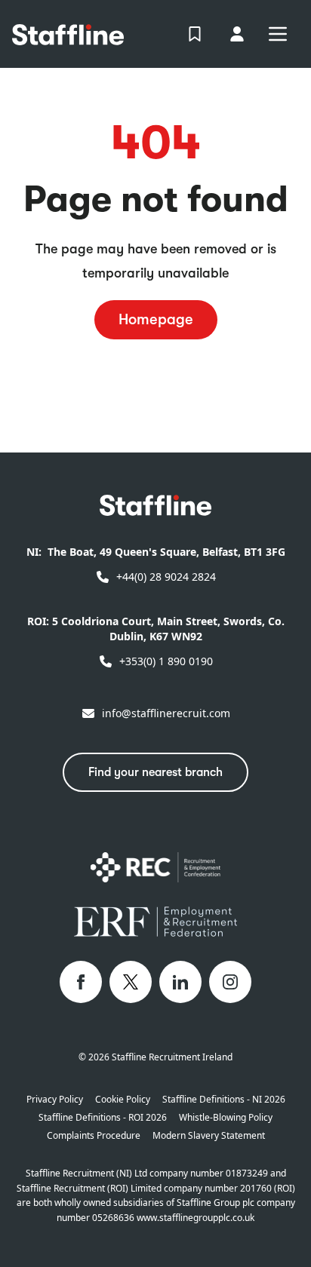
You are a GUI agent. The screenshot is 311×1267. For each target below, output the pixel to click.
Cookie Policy (122, 1100)
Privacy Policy (54, 1100)
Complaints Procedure (93, 1136)
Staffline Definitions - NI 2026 (223, 1100)
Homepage (156, 319)
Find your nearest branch (155, 772)
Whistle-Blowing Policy (226, 1118)
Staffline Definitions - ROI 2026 (102, 1118)
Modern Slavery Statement (208, 1136)
